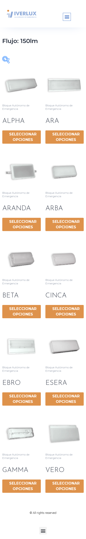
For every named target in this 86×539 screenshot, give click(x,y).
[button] (67, 17)
